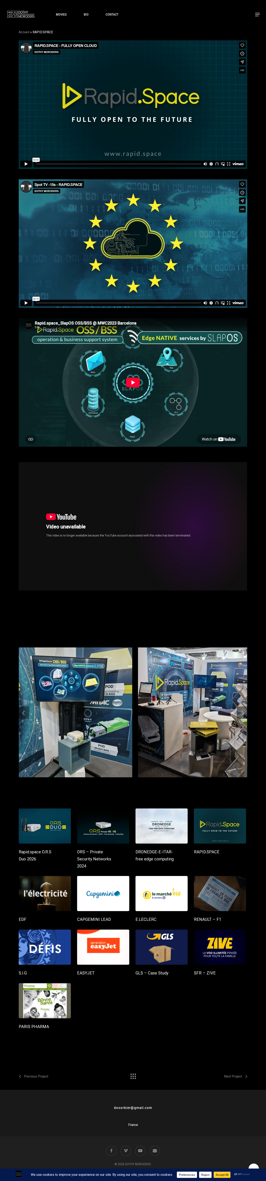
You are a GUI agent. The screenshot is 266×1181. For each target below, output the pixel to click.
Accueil (24, 32)
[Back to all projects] (133, 1075)
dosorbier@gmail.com (133, 1108)
